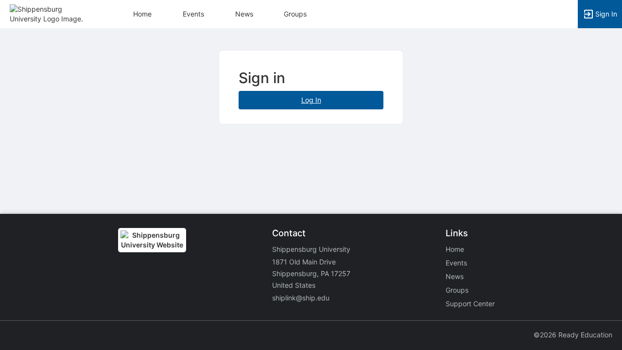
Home (455, 249)
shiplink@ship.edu (300, 298)
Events (193, 14)
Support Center (470, 303)
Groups (295, 14)
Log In (311, 100)
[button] (50, 13)
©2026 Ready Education (573, 335)
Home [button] (142, 14)
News (244, 14)
